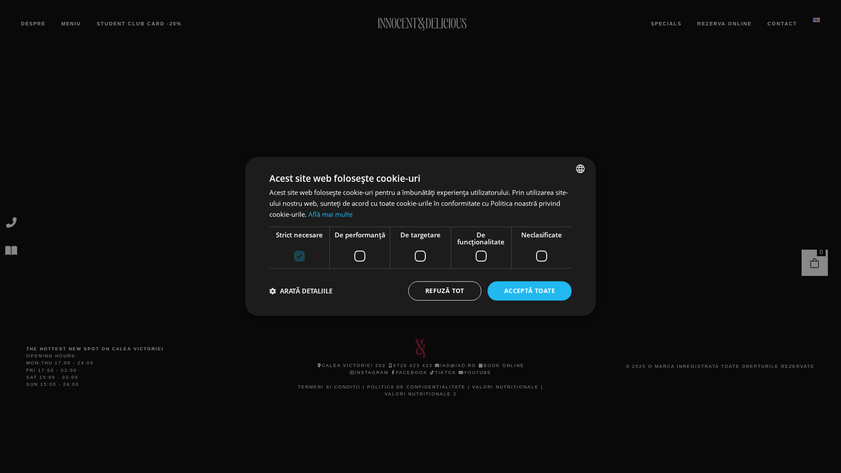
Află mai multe (330, 214)
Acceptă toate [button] (529, 290)
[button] (300, 291)
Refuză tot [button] (444, 290)
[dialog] (420, 236)
